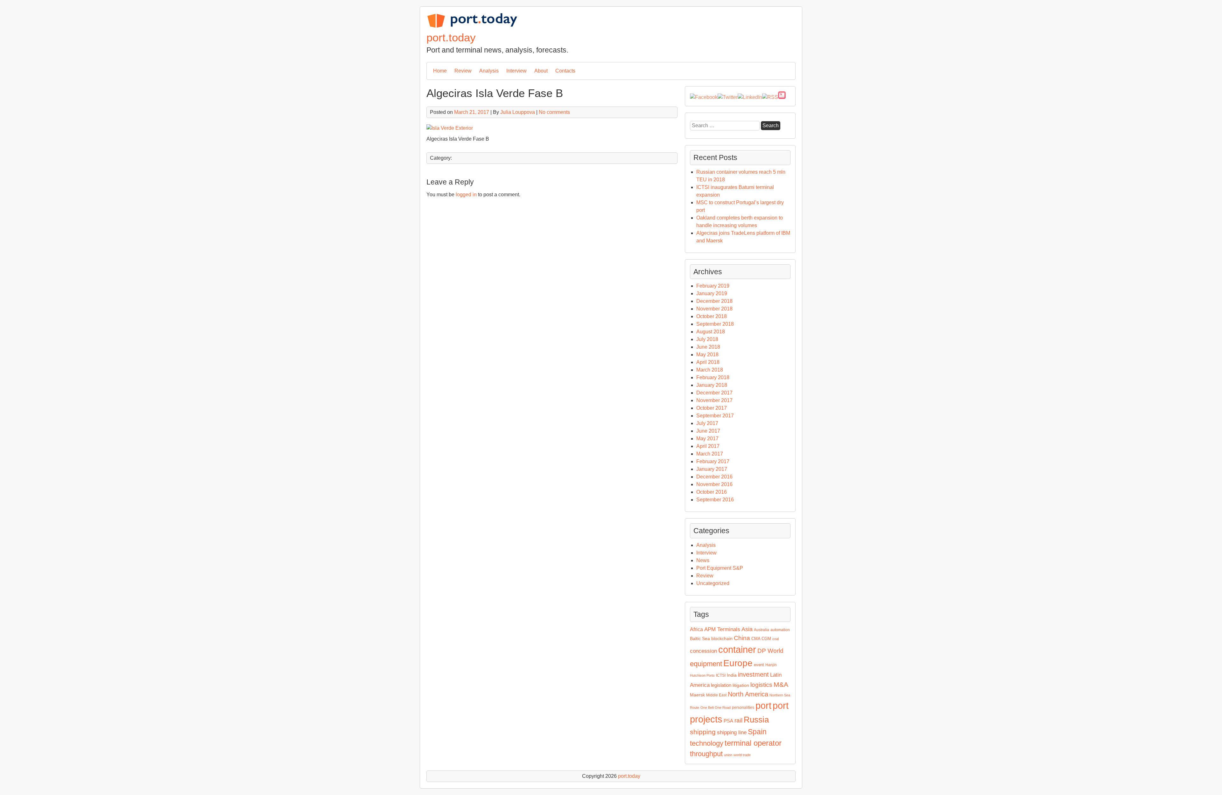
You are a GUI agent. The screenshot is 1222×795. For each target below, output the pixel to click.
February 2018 (712, 377)
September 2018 (715, 324)
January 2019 (711, 293)
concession (703, 651)
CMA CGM (761, 638)
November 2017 (714, 400)
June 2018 (708, 347)
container (737, 649)
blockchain (722, 638)
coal (775, 639)
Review (463, 70)
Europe (738, 663)
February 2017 (712, 461)
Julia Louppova (517, 112)
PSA (728, 720)
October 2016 (711, 492)
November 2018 (714, 308)
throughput (706, 754)
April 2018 (708, 362)
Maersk (697, 694)
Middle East (716, 695)
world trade (742, 755)
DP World (770, 650)
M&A (781, 684)
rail (738, 720)
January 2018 (711, 385)
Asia (747, 629)
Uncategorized (712, 583)
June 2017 (708, 431)
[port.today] (471, 26)
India (732, 675)
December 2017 (714, 392)
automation (780, 630)
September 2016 (715, 499)
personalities (743, 707)
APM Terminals (722, 629)
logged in (466, 194)
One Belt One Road (715, 707)
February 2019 (712, 286)
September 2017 (715, 415)
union (728, 755)
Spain (757, 732)
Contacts (565, 70)
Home (440, 70)
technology (706, 743)
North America (748, 694)
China (742, 638)
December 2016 (714, 476)
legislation (721, 685)
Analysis (489, 70)
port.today (451, 37)
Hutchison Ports (702, 675)
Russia (756, 719)
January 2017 (711, 469)
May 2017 (707, 438)
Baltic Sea (700, 638)
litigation (741, 685)
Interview (516, 70)
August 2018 (710, 331)
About (541, 70)
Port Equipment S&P (719, 568)
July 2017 (707, 423)
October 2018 (711, 316)
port (763, 706)
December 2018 (714, 301)
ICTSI (721, 675)
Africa (696, 629)
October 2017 (711, 408)
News (702, 560)
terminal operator (753, 743)
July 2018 (707, 339)
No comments (554, 112)
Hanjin (771, 665)
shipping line (732, 732)
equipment (706, 664)
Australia (761, 630)
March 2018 (709, 370)
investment (753, 674)
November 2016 (714, 484)
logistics (761, 684)
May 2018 (707, 354)
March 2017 (709, 454)
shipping (703, 732)
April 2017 (708, 446)
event (759, 664)
